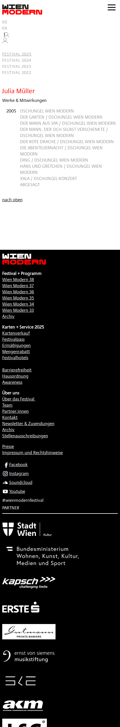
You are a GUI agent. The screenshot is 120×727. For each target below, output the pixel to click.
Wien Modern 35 (18, 298)
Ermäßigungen (16, 345)
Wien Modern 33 (18, 310)
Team (7, 405)
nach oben (12, 199)
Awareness (12, 382)
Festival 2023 (16, 66)
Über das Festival (18, 399)
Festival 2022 (16, 72)
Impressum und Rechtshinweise (32, 452)
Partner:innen (15, 411)
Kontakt (10, 417)
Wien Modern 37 (18, 285)
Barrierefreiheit (17, 370)
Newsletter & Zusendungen (28, 423)
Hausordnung (15, 376)
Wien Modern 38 (18, 279)
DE (5, 22)
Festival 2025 (17, 54)
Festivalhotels (15, 357)
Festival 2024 (16, 60)
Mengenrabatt (16, 351)
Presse (8, 446)
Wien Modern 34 (18, 304)
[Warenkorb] (7, 48)
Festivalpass (13, 339)
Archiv (8, 316)
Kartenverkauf (16, 333)
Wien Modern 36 (18, 292)
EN (5, 28)
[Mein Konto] (5, 42)
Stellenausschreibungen (25, 436)
